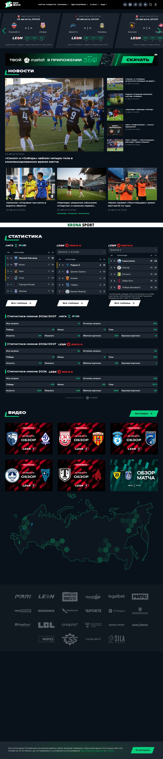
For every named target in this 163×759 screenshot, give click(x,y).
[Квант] (29, 532)
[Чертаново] (29, 529)
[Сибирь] (72, 547)
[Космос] (30, 524)
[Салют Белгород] (22, 533)
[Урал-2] (56, 537)
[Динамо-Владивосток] (128, 566)
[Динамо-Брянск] (22, 530)
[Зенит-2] (32, 516)
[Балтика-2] (17, 517)
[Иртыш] (63, 546)
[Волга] (42, 534)
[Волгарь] (31, 541)
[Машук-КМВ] (19, 545)
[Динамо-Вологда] (41, 519)
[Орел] (25, 530)
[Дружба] (19, 542)
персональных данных (92, 751)
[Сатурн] (33, 530)
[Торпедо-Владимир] (36, 526)
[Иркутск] (78, 554)
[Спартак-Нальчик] (23, 547)
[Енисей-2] (80, 546)
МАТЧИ (41, 5)
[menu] (89, 4)
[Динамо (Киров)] (48, 522)
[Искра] (23, 526)
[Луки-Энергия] (27, 520)
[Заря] (21, 537)
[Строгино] (27, 527)
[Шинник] (37, 523)
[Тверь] (30, 521)
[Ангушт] (20, 549)
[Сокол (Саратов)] (35, 538)
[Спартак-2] (31, 527)
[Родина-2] (32, 525)
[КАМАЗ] (51, 529)
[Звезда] (30, 516)
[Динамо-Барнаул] (70, 552)
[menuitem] (80, 4)
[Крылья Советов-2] (40, 540)
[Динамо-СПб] (34, 516)
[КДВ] (71, 544)
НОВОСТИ (51, 5)
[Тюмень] (59, 540)
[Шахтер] (18, 538)
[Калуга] (31, 532)
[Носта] (38, 545)
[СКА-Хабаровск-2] (127, 556)
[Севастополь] (12, 539)
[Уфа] (52, 534)
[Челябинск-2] (55, 541)
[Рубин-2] (46, 530)
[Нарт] (21, 545)
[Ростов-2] (22, 540)
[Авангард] (24, 536)
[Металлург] (29, 537)
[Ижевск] (52, 526)
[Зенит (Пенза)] (36, 536)
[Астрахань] (29, 543)
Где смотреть (78, 5)
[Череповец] (38, 520)
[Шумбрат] (38, 531)
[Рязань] (35, 534)
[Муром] (39, 526)
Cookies (110, 751)
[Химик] (41, 526)
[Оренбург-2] (41, 545)
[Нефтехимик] (48, 530)
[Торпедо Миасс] (52, 541)
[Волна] (44, 526)
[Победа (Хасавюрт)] (22, 552)
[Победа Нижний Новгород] (45, 524)
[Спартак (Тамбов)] (33, 536)
